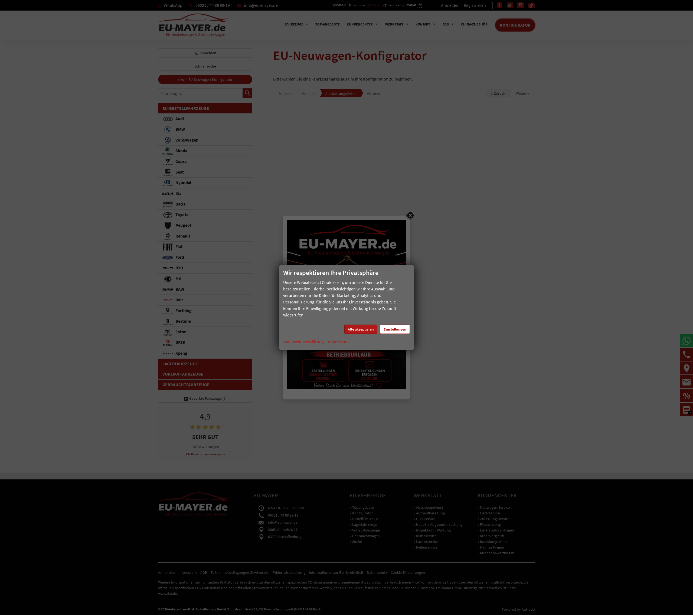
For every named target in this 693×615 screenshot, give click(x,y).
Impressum (338, 341)
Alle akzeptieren (361, 329)
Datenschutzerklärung (303, 341)
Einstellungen (395, 329)
